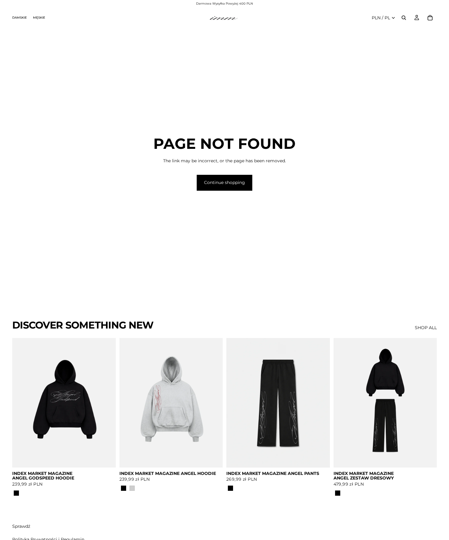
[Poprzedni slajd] (21, 403)
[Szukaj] (404, 17)
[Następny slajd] (106, 403)
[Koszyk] (430, 17)
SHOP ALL (426, 327)
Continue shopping (224, 182)
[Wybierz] (106, 458)
